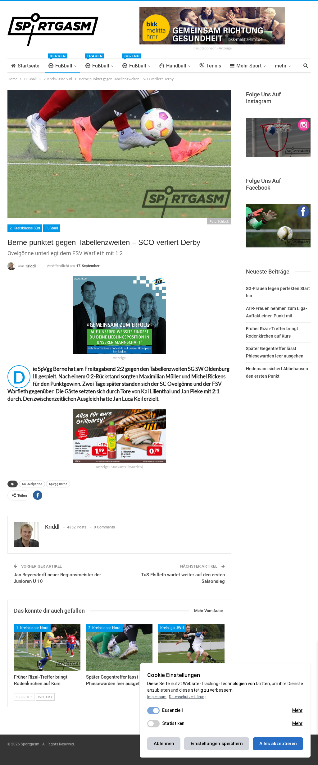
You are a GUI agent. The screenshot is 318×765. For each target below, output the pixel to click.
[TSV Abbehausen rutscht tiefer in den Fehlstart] (191, 647)
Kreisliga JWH (172, 628)
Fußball (61, 63)
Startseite (28, 66)
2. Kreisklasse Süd (25, 228)
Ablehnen (164, 743)
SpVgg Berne (58, 484)
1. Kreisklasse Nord (32, 628)
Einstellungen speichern (217, 743)
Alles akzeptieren (278, 743)
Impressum (156, 697)
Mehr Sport (248, 66)
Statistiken (173, 723)
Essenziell (172, 710)
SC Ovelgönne (32, 484)
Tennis (213, 66)
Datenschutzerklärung (188, 697)
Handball (176, 66)
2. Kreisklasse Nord (104, 628)
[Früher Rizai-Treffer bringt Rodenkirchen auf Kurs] (47, 647)
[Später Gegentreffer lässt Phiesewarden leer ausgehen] (119, 647)
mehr (281, 66)
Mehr (297, 710)
